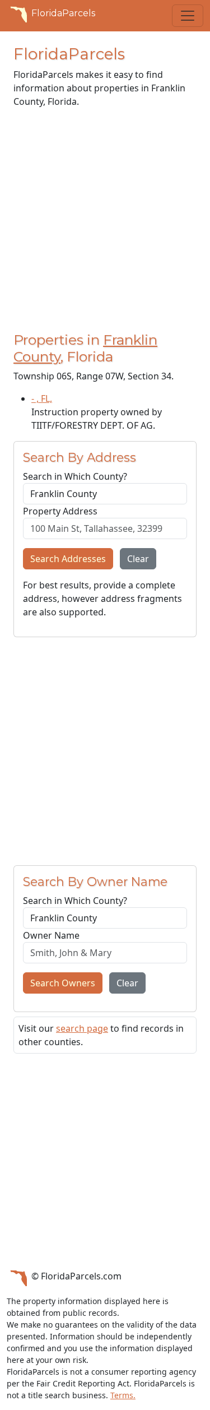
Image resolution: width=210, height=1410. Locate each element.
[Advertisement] (105, 222)
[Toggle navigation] (187, 15)
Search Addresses (68, 559)
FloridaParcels (63, 13)
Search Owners (62, 983)
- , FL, (41, 398)
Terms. (123, 1395)
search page (82, 1028)
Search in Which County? (75, 476)
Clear (138, 559)
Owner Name (51, 935)
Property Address (60, 511)
